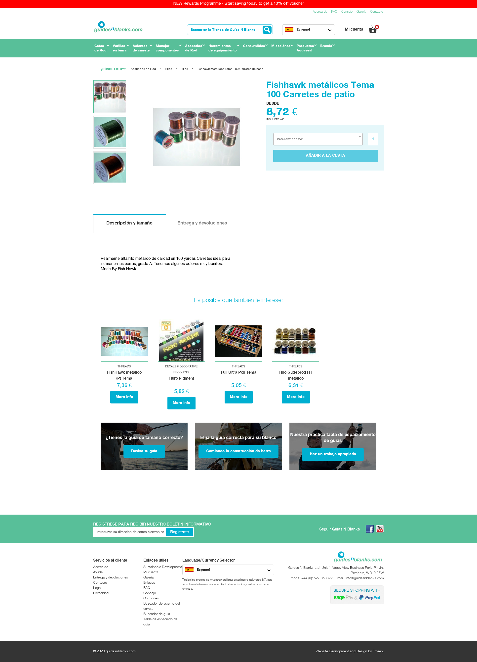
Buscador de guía (156, 614)
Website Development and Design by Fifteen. (350, 651)
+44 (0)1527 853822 (317, 578)
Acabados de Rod (143, 69)
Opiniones (151, 598)
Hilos (168, 69)
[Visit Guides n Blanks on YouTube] (380, 529)
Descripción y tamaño (129, 223)
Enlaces (149, 582)
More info (124, 397)
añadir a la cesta (325, 156)
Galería (361, 11)
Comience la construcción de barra (238, 451)
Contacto (376, 11)
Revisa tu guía (144, 451)
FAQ (334, 11)
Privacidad (101, 593)
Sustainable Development (162, 567)
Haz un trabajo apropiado (333, 454)
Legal (97, 588)
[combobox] (318, 139)
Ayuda (98, 572)
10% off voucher (289, 3)
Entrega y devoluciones (202, 223)
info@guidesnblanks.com (365, 578)
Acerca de (320, 11)
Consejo (347, 11)
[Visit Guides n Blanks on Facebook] (370, 529)
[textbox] (291, 139)
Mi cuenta (354, 29)
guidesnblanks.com (121, 651)
